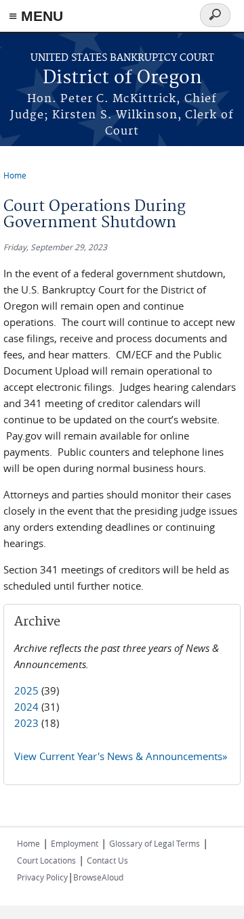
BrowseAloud (98, 877)
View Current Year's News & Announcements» (120, 756)
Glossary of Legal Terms (154, 843)
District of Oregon (122, 78)
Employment (74, 843)
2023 (26, 723)
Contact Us (107, 860)
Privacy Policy (42, 877)
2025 (26, 690)
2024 (26, 706)
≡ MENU (36, 16)
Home (14, 175)
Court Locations (46, 860)
